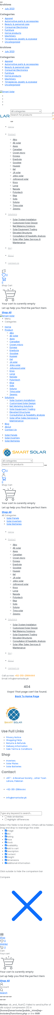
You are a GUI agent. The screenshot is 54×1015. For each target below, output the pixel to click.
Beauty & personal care (17, 24)
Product (12, 134)
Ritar (15, 195)
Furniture (9, 30)
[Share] (7, 996)
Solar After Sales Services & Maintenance (24, 420)
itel (14, 169)
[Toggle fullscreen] (4, 996)
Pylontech (18, 192)
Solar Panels (11, 435)
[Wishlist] (4, 270)
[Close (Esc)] (10, 996)
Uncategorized (12, 41)
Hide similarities (15, 816)
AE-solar (17, 143)
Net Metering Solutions (24, 226)
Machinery (10, 35)
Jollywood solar (20, 179)
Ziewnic (16, 208)
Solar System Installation (24, 219)
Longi (15, 185)
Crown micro (19, 152)
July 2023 (9, 8)
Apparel (9, 18)
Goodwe (17, 162)
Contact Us (13, 263)
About (11, 255)
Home (11, 126)
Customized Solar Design (25, 223)
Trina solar (18, 205)
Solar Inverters (12, 437)
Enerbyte (17, 159)
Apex (15, 146)
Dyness (16, 156)
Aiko (15, 139)
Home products (13, 33)
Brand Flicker (33, 807)
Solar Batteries (12, 440)
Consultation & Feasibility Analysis (29, 236)
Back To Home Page (27, 696)
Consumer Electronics (16, 27)
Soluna (16, 202)
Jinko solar (18, 175)
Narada (16, 189)
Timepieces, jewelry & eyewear (21, 38)
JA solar (17, 172)
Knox (15, 182)
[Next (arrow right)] (4, 999)
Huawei (16, 166)
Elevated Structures (22, 232)
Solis (15, 199)
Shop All (6, 312)
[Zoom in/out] (1, 996)
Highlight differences (18, 819)
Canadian (17, 149)
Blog (10, 248)
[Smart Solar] (7, 91)
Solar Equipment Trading (25, 229)
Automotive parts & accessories (22, 21)
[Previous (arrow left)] (1, 999)
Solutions (12, 214)
